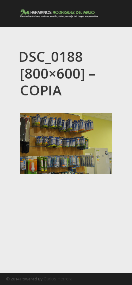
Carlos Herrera (58, 279)
